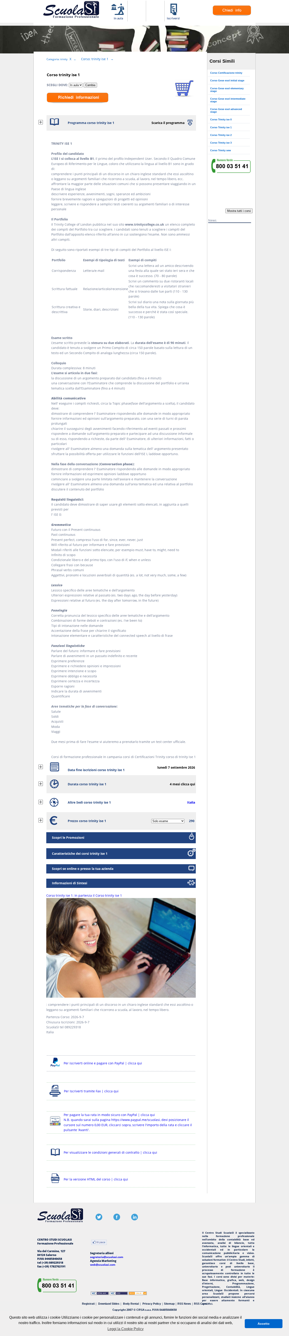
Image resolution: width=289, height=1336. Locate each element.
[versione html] (55, 1183)
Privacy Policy (151, 1303)
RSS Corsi (200, 1303)
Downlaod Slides (108, 1303)
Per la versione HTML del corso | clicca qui (96, 1179)
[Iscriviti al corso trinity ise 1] (184, 95)
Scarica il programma (167, 123)
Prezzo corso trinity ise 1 (87, 821)
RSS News (184, 1303)
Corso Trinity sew (220, 150)
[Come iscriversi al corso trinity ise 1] (173, 19)
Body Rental (131, 1303)
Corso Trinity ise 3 (221, 142)
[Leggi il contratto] (55, 1157)
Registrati (88, 1303)
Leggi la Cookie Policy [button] (125, 1329)
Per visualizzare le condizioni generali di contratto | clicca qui (110, 1152)
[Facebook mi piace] (99, 1243)
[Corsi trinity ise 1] (118, 19)
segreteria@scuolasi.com (106, 1257)
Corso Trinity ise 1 (221, 127)
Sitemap (169, 1303)
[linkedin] (134, 1219)
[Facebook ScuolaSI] (116, 1219)
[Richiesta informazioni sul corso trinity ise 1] (231, 15)
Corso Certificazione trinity (226, 72)
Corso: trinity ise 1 (94, 59)
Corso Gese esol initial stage (227, 80)
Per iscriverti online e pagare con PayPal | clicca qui (103, 1063)
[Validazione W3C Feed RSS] (138, 1294)
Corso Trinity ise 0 (221, 119)
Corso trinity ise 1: (84, 895)
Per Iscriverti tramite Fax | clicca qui (91, 1091)
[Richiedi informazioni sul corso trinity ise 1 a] (77, 106)
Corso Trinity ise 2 (221, 135)
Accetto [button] (264, 1323)
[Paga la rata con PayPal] (55, 1126)
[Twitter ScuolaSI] (99, 1219)
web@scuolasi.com (102, 1265)
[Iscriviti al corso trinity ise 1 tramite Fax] (55, 1096)
